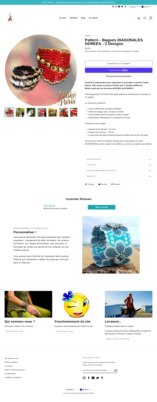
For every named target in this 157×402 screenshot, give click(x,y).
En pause (93, 18)
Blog (83, 18)
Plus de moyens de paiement (118, 76)
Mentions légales (11, 362)
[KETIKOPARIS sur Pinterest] (102, 377)
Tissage (91, 165)
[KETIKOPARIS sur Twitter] (97, 377)
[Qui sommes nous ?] (28, 304)
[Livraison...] (128, 304)
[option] (78, 2)
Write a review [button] (101, 207)
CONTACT (91, 176)
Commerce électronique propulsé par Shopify (78, 393)
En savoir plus (14, 331)
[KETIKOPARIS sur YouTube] (93, 377)
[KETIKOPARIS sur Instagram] (84, 377)
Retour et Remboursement (15, 370)
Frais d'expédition (104, 51)
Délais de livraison (118, 339)
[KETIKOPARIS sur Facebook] (88, 377)
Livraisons (8, 366)
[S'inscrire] (115, 370)
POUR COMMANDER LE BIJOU (101, 170)
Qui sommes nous (11, 358)
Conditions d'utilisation (13, 377)
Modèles (74, 18)
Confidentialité (10, 374)
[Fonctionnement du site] (78, 304)
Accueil (62, 18)
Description (94, 159)
